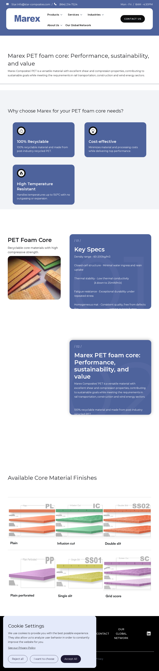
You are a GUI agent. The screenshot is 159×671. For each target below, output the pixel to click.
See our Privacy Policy (22, 647)
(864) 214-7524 (68, 4)
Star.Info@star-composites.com (30, 4)
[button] (55, 14)
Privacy (99, 658)
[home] (27, 19)
